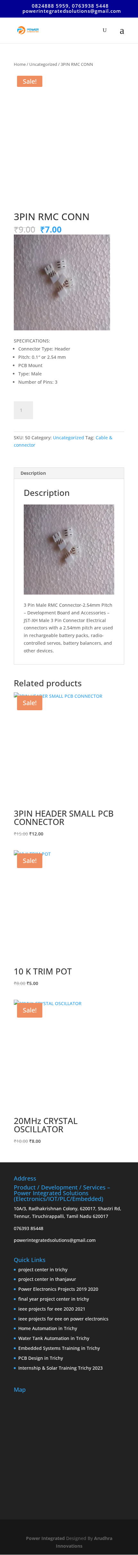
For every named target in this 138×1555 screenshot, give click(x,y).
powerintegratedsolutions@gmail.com (55, 1240)
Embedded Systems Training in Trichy (59, 1348)
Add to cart (63, 409)
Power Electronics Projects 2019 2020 (58, 1289)
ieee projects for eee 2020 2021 (51, 1309)
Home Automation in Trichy (47, 1328)
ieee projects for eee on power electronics (63, 1319)
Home (20, 64)
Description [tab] (33, 473)
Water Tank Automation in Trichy (53, 1338)
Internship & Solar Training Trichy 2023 (60, 1368)
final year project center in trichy (53, 1299)
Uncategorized (43, 64)
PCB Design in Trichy (40, 1358)
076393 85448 (28, 1228)
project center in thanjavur (47, 1279)
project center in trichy (42, 1269)
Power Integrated (46, 1538)
